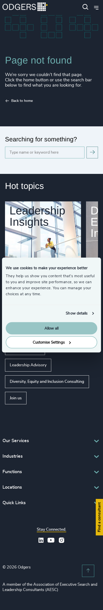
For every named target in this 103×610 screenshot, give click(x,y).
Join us (16, 398)
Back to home (22, 101)
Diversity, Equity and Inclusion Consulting (47, 382)
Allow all (51, 328)
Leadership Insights (37, 216)
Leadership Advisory (28, 365)
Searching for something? (41, 139)
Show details (77, 313)
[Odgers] (25, 7)
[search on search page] (92, 152)
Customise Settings (49, 342)
